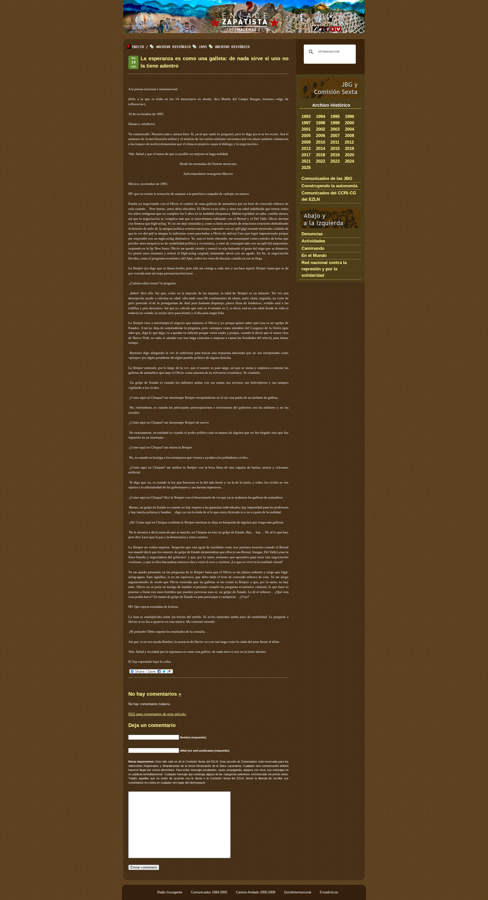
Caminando (312, 248)
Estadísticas (329, 892)
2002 (320, 129)
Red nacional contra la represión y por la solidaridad (324, 269)
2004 (349, 129)
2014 (320, 148)
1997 (306, 122)
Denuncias (312, 233)
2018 (320, 154)
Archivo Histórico (232, 47)
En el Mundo (314, 255)
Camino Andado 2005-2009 (256, 892)
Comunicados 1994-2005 (209, 892)
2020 (349, 154)
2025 (306, 167)
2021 (306, 161)
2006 (320, 135)
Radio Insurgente (170, 892)
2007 (335, 135)
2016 (349, 148)
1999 (335, 122)
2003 (335, 129)
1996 (349, 116)
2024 (349, 161)
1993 (306, 116)
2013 (306, 148)
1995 (335, 116)
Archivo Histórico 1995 (181, 47)
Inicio (138, 47)
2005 (306, 135)
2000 (349, 122)
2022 (320, 161)
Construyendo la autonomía (329, 185)
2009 (306, 142)
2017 (306, 154)
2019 (335, 154)
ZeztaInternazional (298, 892)
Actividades (313, 241)
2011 (334, 142)
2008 (349, 135)
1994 (320, 116)
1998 (320, 122)
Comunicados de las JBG (326, 178)
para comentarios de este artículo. (157, 714)
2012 (349, 142)
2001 (306, 129)
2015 (335, 148)
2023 (335, 161)
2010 (320, 142)
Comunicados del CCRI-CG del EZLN (328, 196)
